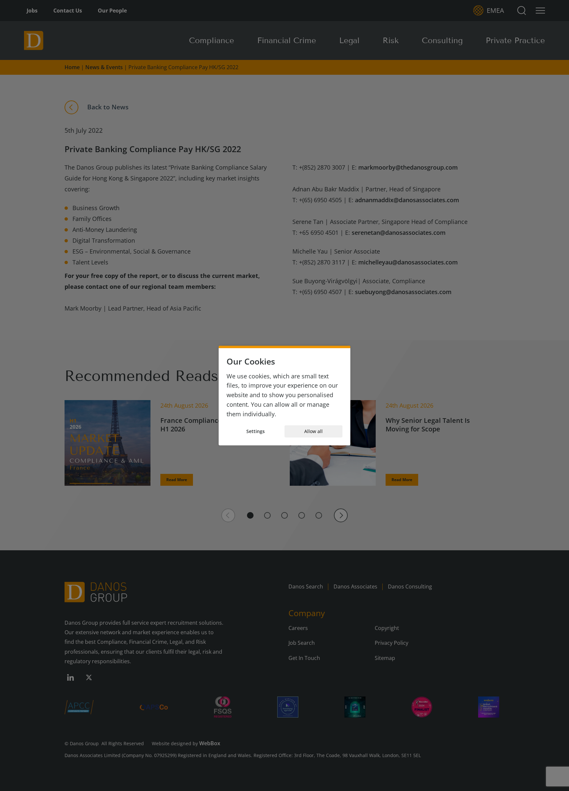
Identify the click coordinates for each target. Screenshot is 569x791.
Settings (255, 431)
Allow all (313, 431)
